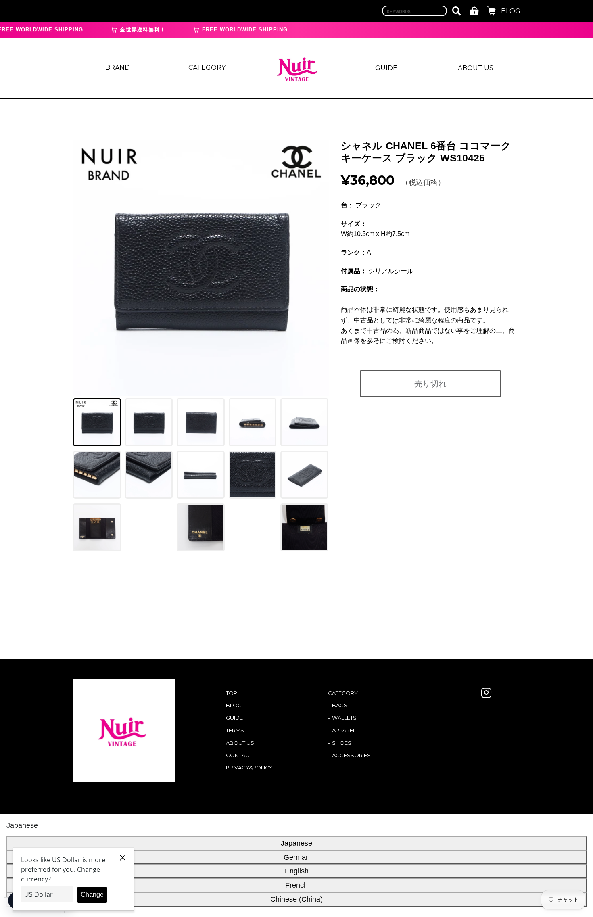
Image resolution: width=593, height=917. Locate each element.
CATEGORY (207, 67)
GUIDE (386, 68)
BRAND (117, 67)
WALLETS (344, 717)
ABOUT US (475, 68)
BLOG (510, 11)
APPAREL (344, 730)
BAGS (339, 705)
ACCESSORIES (351, 755)
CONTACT (239, 755)
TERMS (235, 730)
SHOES (341, 742)
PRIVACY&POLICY (249, 767)
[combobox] (414, 11)
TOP (231, 693)
